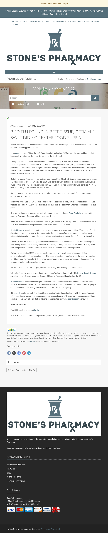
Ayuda (22, 21)
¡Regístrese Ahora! (91, 21)
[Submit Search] (95, 98)
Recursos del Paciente (75, 79)
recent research (74, 298)
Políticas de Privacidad (16, 481)
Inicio (60, 79)
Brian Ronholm (75, 213)
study (57, 253)
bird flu (36, 310)
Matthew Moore (17, 281)
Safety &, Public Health (17, 370)
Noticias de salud (23, 104)
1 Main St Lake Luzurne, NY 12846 (20, 10)
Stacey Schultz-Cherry (86, 273)
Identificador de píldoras (38, 21)
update (18, 153)
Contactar (11, 469)
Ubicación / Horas (74, 21)
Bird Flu (32, 370)
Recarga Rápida (57, 21)
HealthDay (31, 342)
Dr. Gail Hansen (17, 230)
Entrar (15, 24)
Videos (44, 104)
